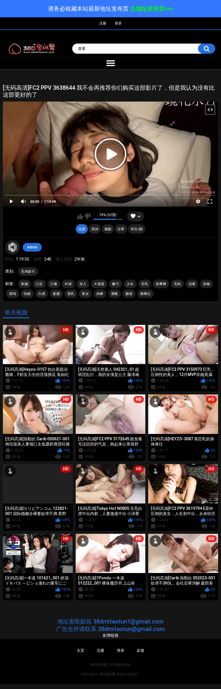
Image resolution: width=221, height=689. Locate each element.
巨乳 (144, 284)
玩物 (27, 294)
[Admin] (12, 247)
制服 (24, 284)
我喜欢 (80, 216)
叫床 (68, 284)
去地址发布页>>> (151, 8)
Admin (32, 247)
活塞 (192, 284)
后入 (83, 284)
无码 (177, 284)
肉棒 (100, 294)
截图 (107, 229)
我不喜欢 (88, 216)
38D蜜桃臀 (107, 674)
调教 (114, 294)
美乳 (71, 294)
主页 (80, 650)
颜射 (129, 294)
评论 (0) (137, 229)
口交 (39, 284)
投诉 (95, 229)
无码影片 (28, 271)
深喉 (206, 284)
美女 (85, 294)
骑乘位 (145, 294)
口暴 (54, 284)
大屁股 (99, 284)
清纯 (12, 294)
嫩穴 (115, 284)
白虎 (41, 294)
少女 (130, 284)
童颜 (56, 294)
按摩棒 (161, 284)
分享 (120, 229)
